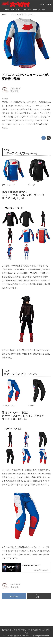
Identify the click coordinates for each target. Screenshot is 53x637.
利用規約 (5, 630)
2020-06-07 (15, 88)
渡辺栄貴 (14, 91)
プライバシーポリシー (21, 630)
